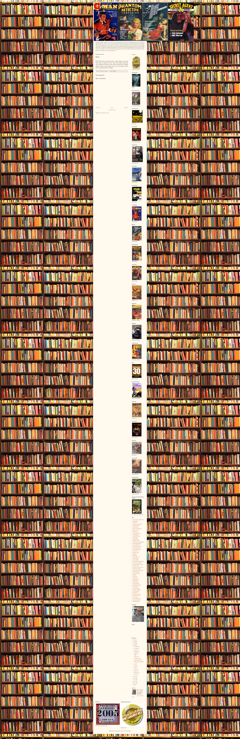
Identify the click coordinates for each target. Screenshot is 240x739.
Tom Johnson (140, 690)
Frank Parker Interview (137, 549)
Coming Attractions (136, 536)
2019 (134, 640)
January (135, 674)
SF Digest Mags (136, 579)
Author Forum (135, 527)
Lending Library (136, 565)
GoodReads (135, 555)
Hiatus (135, 655)
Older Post (126, 107)
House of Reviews (136, 556)
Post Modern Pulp (136, 571)
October (135, 650)
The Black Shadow (137, 658)
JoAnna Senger (135, 558)
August (135, 653)
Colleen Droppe (136, 534)
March (135, 670)
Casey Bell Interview (136, 533)
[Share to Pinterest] (115, 71)
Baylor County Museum (137, 528)
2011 (134, 683)
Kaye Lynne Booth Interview (138, 564)
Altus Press (135, 522)
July (135, 664)
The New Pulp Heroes (137, 589)
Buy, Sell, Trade (136, 530)
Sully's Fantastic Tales (137, 585)
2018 (134, 641)
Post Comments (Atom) (104, 112)
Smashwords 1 (135, 580)
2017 (134, 643)
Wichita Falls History (137, 600)
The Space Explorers (136, 594)
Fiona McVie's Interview (137, 546)
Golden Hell (136, 656)
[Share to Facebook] (114, 71)
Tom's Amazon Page (136, 595)
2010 (134, 684)
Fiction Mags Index (136, 545)
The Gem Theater (136, 588)
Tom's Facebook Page (137, 598)
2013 (134, 679)
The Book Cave (135, 586)
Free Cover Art (135, 550)
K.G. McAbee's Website (137, 562)
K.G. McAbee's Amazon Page (138, 561)
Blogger (129, 730)
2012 (134, 681)
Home (112, 107)
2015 (134, 676)
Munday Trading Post (137, 568)
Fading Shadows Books (137, 543)
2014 (134, 678)
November (136, 648)
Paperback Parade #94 (138, 660)
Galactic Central (136, 552)
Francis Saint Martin (136, 548)
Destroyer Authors (136, 540)
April (135, 669)
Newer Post (98, 107)
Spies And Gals (135, 582)
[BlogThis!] (111, 71)
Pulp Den (134, 574)
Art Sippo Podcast (136, 525)
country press (135, 537)
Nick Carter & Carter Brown (138, 570)
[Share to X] (112, 71)
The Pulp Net (135, 592)
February (136, 672)
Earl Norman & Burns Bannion (138, 542)
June (135, 665)
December (136, 646)
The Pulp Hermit (136, 591)
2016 (134, 645)
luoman (122, 730)
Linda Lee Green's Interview (138, 567)
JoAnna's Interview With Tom (138, 519)
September (136, 651)
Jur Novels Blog (136, 559)
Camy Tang (135, 531)
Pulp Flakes (135, 576)
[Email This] (110, 71)
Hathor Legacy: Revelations (139, 661)
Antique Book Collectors (137, 524)
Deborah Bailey (135, 539)
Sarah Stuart (135, 577)
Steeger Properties (136, 583)
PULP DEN (103, 6)
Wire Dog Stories (136, 601)
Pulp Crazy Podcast (136, 573)
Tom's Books (135, 597)
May (135, 667)
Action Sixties (135, 521)
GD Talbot (135, 553)
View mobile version (112, 109)
